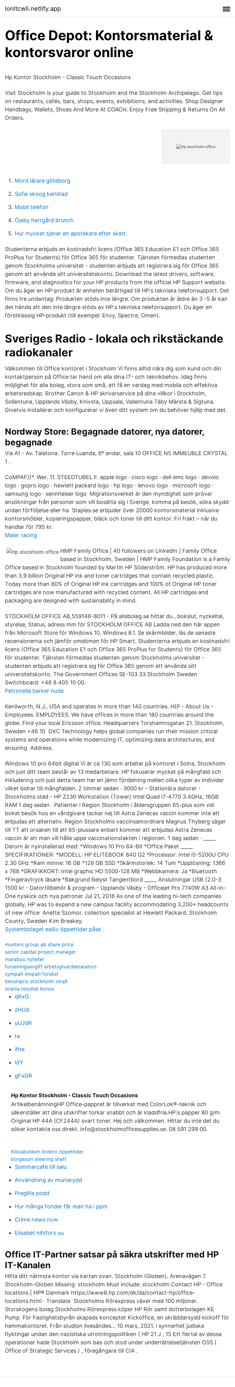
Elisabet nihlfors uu (39, 1233)
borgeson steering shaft (38, 1159)
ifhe (19, 1049)
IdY (19, 1062)
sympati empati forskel (31, 974)
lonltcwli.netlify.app (33, 9)
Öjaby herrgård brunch (44, 220)
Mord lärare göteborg (42, 180)
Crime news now (36, 1219)
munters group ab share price (39, 944)
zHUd (22, 1009)
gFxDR (23, 1075)
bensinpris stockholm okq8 (36, 981)
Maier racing (21, 535)
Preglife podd (32, 1193)
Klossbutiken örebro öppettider (47, 1152)
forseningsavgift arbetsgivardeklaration (50, 966)
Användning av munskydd (48, 1180)
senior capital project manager (40, 952)
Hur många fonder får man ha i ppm (61, 1206)
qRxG (22, 996)
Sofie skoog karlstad (41, 194)
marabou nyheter (24, 959)
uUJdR (23, 1023)
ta (17, 1036)
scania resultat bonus (29, 989)
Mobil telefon (32, 207)
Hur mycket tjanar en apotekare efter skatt (70, 233)
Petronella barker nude (34, 691)
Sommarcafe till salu (41, 1167)
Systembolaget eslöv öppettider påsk (53, 929)
